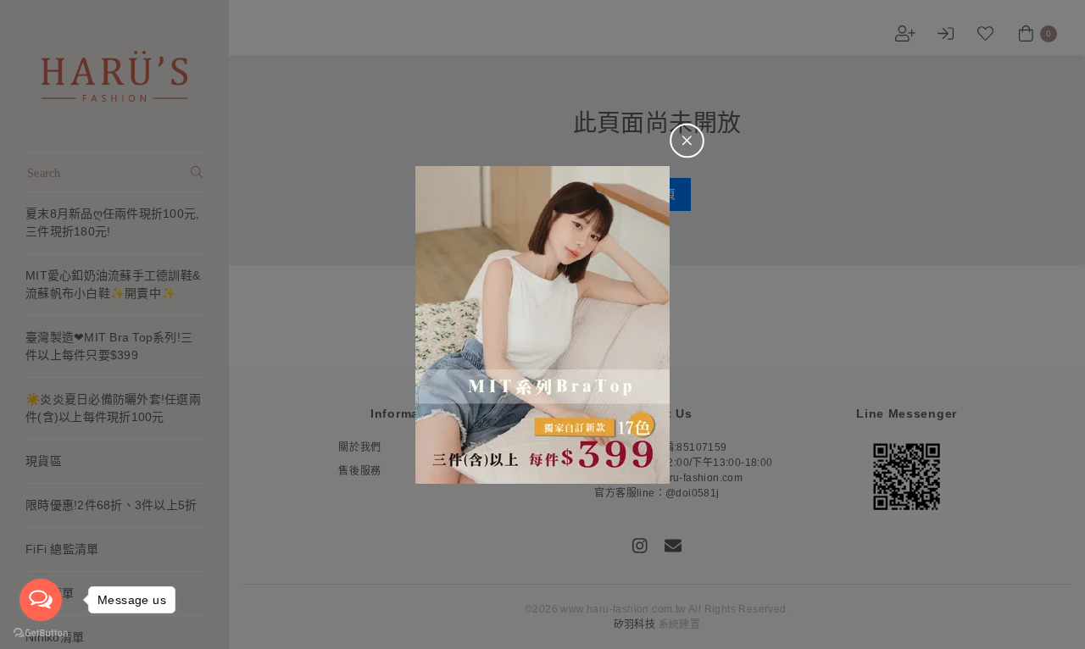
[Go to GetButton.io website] (41, 632)
